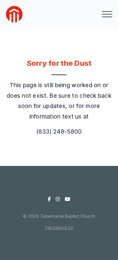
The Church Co (59, 227)
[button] (107, 14)
